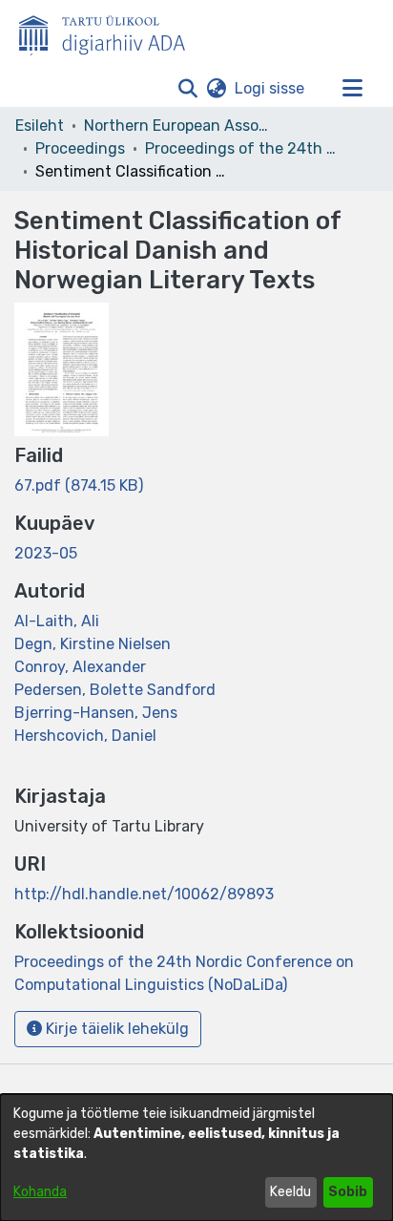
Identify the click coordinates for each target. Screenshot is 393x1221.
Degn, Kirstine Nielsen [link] (92, 644)
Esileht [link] (39, 125)
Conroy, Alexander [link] (80, 667)
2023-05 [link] (45, 553)
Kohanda (40, 1192)
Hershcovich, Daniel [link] (85, 735)
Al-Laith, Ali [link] (56, 621)
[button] (187, 88)
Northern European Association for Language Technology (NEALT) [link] (179, 125)
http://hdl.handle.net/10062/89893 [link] (144, 894)
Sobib (347, 1192)
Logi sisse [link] (270, 88)
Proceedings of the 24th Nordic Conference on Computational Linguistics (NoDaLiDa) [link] (240, 148)
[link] (78, 485)
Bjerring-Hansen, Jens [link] (95, 713)
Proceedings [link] (80, 148)
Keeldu (290, 1192)
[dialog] (196, 1157)
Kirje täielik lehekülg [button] (115, 1029)
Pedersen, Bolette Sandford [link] (115, 690)
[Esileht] (109, 31)
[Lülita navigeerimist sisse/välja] (352, 89)
